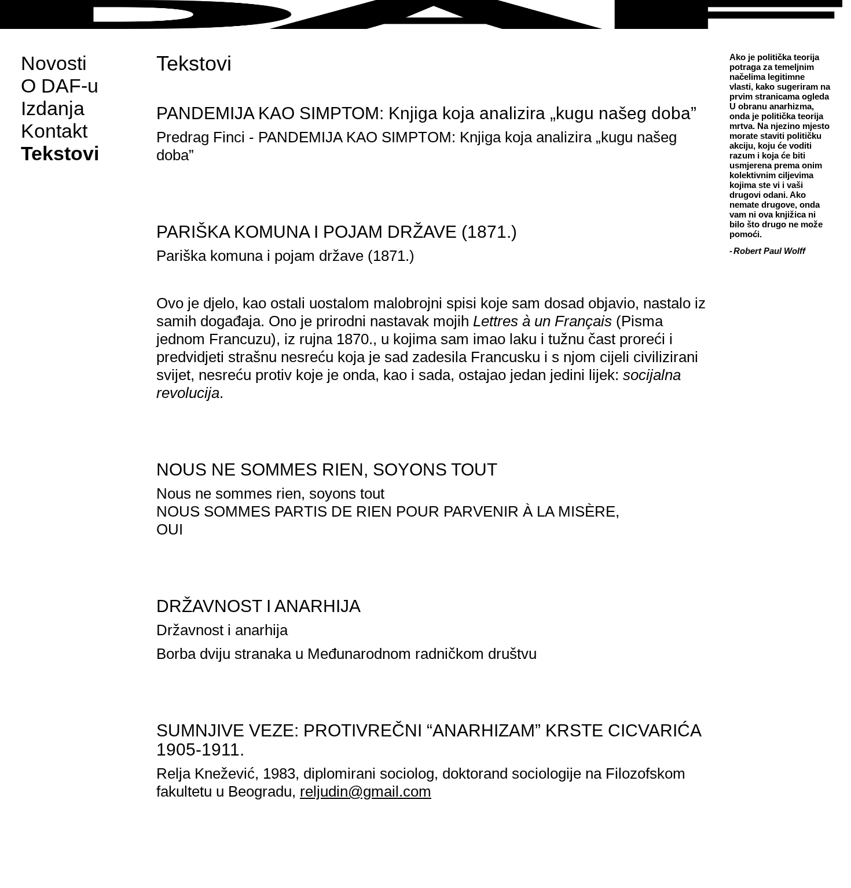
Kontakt (54, 131)
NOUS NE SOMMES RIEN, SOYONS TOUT (326, 469)
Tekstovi (60, 153)
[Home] (425, 14)
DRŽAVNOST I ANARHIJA (258, 606)
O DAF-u (59, 86)
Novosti (54, 63)
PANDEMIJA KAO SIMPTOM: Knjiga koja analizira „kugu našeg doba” (426, 113)
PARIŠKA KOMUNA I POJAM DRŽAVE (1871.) (336, 231)
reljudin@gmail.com (365, 791)
